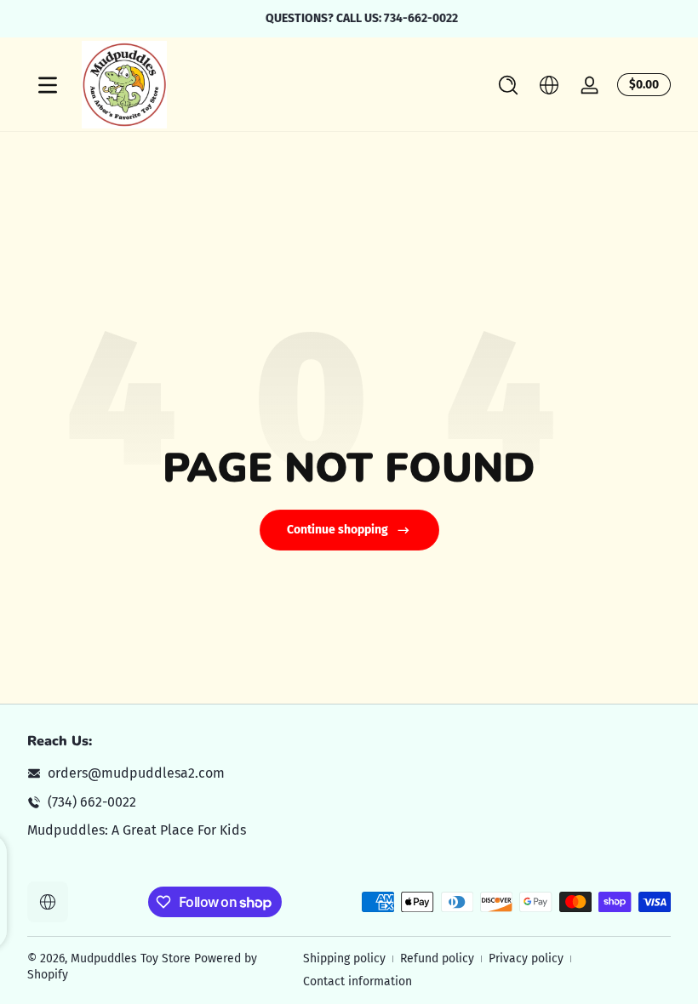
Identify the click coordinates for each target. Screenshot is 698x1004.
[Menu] (47, 85)
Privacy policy (526, 958)
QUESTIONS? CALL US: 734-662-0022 (349, 18)
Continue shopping (337, 529)
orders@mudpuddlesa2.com (136, 773)
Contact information (357, 981)
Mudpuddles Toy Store (131, 958)
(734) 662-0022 (92, 802)
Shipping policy (344, 958)
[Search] (508, 85)
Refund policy (437, 958)
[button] (508, 85)
